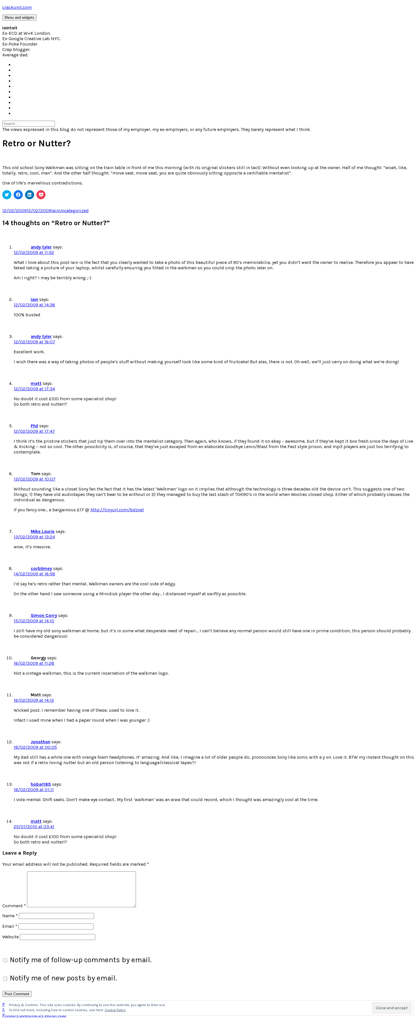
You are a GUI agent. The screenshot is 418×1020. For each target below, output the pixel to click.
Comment (14, 905)
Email (9, 926)
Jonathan (40, 741)
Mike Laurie (43, 531)
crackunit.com (17, 7)
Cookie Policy (115, 1010)
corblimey (41, 568)
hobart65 (41, 784)
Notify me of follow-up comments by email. (81, 960)
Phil (34, 425)
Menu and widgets (19, 17)
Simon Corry (44, 615)
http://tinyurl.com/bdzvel (117, 509)
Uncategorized (74, 210)
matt (36, 383)
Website (10, 936)
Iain (55, 210)
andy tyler (41, 247)
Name (10, 915)
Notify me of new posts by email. (63, 978)
